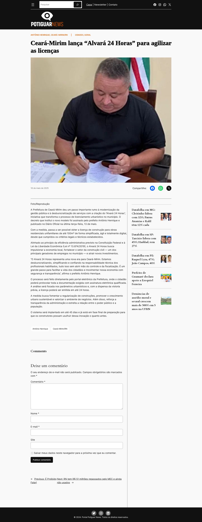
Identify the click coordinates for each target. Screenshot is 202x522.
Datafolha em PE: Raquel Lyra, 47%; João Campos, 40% (143, 259)
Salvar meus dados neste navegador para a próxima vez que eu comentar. (75, 453)
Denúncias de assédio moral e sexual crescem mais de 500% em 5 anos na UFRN (144, 301)
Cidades (79, 35)
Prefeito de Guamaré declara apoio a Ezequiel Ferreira (142, 278)
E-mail (35, 426)
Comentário (38, 381)
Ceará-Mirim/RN (59, 35)
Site (33, 439)
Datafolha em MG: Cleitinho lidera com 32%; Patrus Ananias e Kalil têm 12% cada (143, 217)
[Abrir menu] (33, 4)
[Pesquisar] (77, 5)
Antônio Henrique (40, 35)
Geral (87, 35)
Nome (35, 413)
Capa (89, 4)
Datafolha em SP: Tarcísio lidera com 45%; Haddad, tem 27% (144, 240)
